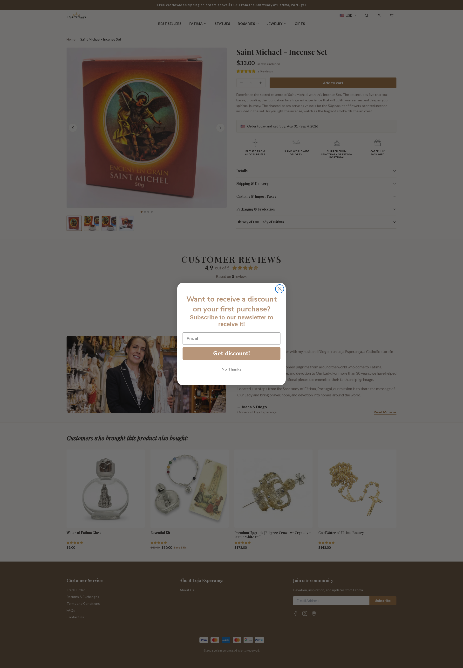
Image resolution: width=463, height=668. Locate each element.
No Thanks (232, 369)
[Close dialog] (279, 289)
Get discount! (231, 353)
